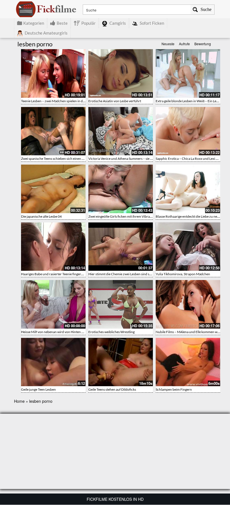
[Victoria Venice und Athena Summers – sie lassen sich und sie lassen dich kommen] (120, 131)
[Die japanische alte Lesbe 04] (53, 189)
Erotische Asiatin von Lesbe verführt (114, 101)
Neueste (168, 43)
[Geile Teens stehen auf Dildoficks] (120, 362)
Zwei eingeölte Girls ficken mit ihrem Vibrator (121, 216)
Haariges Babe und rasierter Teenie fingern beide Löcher (62, 274)
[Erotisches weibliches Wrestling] (120, 304)
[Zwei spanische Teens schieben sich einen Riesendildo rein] (53, 131)
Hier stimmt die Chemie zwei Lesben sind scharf (122, 274)
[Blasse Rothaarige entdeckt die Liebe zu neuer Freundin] (188, 189)
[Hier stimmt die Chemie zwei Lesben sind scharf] (120, 246)
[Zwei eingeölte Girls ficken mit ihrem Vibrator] (120, 189)
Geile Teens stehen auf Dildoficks (112, 389)
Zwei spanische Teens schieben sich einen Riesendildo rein (63, 158)
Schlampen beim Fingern (174, 389)
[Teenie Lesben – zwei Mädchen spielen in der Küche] (53, 73)
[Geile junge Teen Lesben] (53, 362)
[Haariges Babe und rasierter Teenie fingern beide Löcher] (53, 246)
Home (19, 401)
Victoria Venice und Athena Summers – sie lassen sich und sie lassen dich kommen (147, 158)
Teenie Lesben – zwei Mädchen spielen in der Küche (58, 101)
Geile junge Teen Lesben (38, 389)
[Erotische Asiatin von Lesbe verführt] (120, 73)
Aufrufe (184, 43)
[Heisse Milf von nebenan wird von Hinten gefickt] (53, 304)
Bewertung (202, 43)
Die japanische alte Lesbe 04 (41, 216)
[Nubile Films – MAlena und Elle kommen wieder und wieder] (188, 304)
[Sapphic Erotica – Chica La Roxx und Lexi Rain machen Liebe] (188, 131)
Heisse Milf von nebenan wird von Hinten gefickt (56, 332)
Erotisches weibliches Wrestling (111, 332)
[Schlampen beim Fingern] (188, 362)
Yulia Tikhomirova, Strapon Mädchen (183, 274)
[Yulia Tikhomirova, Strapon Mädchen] (188, 246)
